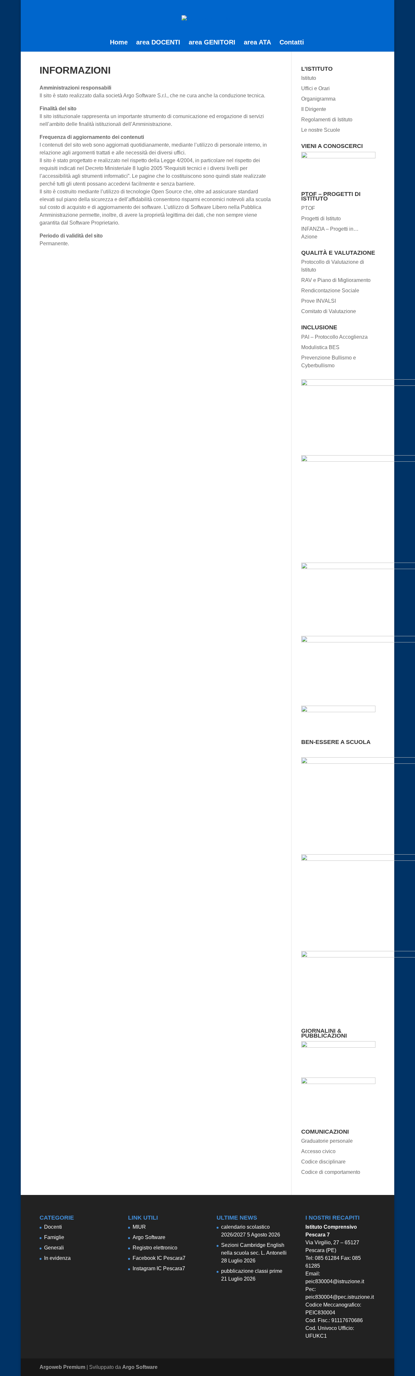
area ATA (257, 43)
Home (119, 43)
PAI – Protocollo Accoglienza (334, 337)
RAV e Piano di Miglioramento (336, 280)
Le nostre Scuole (320, 130)
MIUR (139, 1227)
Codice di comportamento (330, 1172)
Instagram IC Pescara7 (159, 1268)
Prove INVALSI (318, 301)
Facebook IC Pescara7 (159, 1258)
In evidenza (57, 1258)
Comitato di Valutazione (328, 311)
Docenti (53, 1227)
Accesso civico (318, 1151)
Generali (54, 1247)
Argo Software (149, 1237)
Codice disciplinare (323, 1161)
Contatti (291, 43)
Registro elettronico (155, 1247)
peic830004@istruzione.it (334, 1281)
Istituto (308, 78)
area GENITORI (212, 43)
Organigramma (318, 99)
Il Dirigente (313, 109)
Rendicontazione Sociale (330, 290)
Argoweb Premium (62, 1367)
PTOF (308, 208)
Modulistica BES (320, 347)
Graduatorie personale (327, 1141)
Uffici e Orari (315, 88)
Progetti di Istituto (321, 218)
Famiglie (54, 1237)
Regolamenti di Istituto (326, 119)
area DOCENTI (158, 43)
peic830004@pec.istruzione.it (339, 1297)
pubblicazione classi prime (251, 1271)
